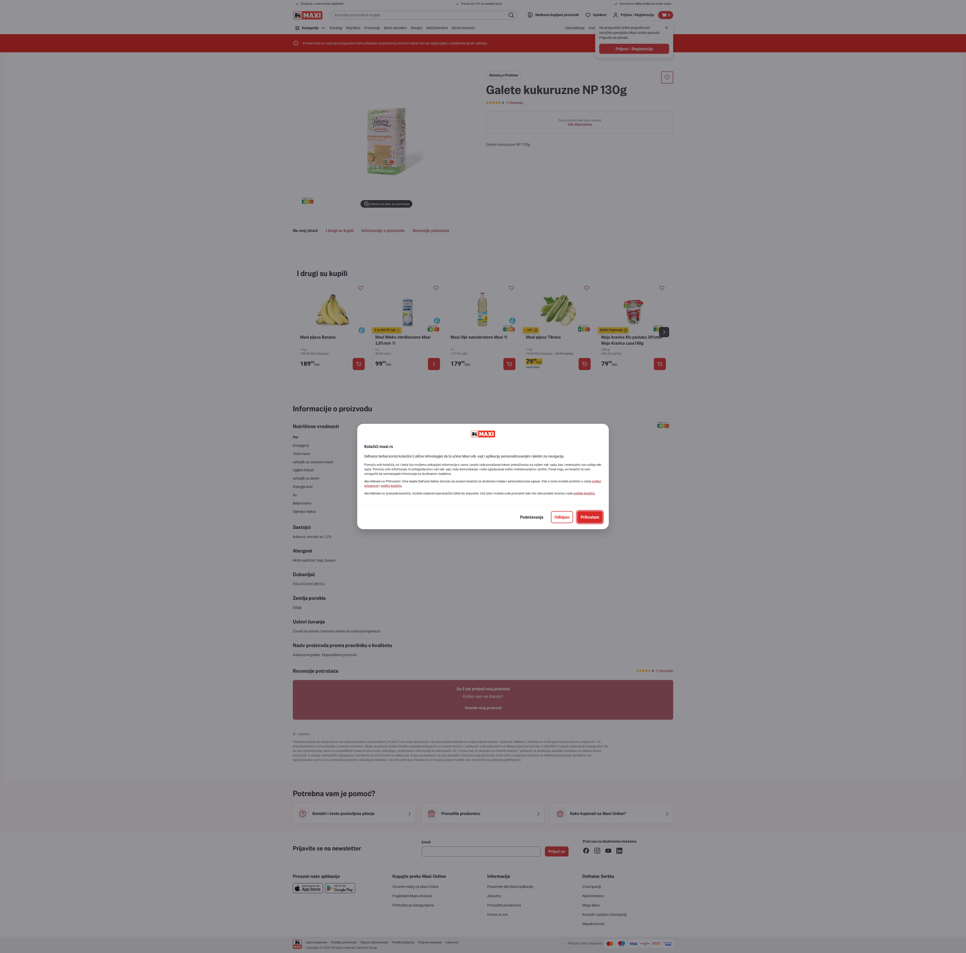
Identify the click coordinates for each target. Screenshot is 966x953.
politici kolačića (391, 486)
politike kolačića (584, 493)
